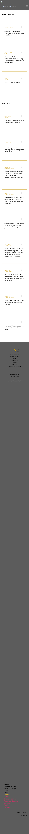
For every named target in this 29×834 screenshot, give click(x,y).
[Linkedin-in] (14, 370)
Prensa (7, 795)
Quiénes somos (10, 786)
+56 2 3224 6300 (14, 376)
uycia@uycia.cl (14, 374)
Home (6, 784)
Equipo (7, 793)
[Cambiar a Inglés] (4, 6)
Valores (7, 791)
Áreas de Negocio (11, 789)
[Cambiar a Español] (12, 6)
